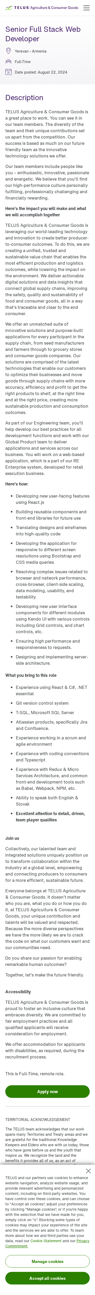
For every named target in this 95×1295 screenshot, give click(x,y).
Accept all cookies (47, 1278)
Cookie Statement (45, 1240)
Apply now (47, 1091)
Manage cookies (48, 1261)
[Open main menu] (86, 8)
